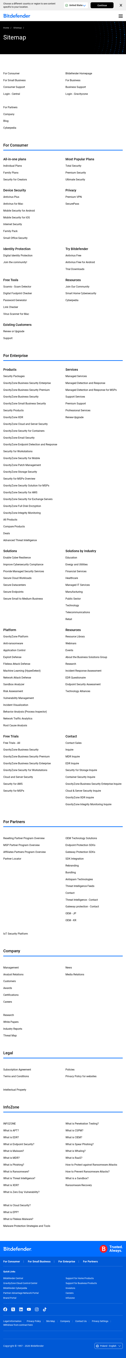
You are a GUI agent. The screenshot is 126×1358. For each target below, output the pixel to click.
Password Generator (15, 300)
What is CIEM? (73, 1137)
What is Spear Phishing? (79, 1144)
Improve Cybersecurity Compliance (23, 564)
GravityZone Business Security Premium (26, 389)
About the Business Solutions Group (86, 657)
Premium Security (75, 172)
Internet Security (12, 224)
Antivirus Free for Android (80, 262)
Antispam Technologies (79, 879)
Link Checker (10, 307)
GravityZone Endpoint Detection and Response (30, 444)
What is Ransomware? (16, 1171)
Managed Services (76, 376)
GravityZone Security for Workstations (25, 770)
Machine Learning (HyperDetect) (22, 670)
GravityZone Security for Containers (23, 430)
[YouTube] (29, 1309)
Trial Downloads (74, 269)
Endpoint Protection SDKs (80, 845)
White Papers (11, 1021)
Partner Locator (12, 858)
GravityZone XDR (13, 417)
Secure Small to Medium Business (23, 598)
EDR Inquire (72, 763)
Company (8, 114)
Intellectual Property (14, 1089)
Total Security (73, 165)
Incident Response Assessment (83, 670)
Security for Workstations (17, 451)
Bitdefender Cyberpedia (15, 1288)
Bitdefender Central (13, 1278)
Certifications (11, 994)
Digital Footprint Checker (17, 293)
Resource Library (75, 636)
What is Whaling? (75, 1151)
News (68, 967)
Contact (69, 892)
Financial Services (75, 571)
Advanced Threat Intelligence (20, 540)
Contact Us (81, 1321)
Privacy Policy (34, 1321)
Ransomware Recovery (78, 1185)
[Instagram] (37, 1309)
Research (70, 663)
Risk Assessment (13, 691)
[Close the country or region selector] (121, 5)
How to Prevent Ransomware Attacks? (87, 1171)
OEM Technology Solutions (81, 838)
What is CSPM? (74, 1130)
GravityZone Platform (15, 636)
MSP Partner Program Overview (21, 845)
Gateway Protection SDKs (80, 852)
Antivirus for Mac (13, 203)
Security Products (13, 410)
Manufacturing (74, 591)
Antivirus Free (73, 255)
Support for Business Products (81, 1283)
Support (7, 338)
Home (6, 27)
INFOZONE (9, 1123)
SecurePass (72, 203)
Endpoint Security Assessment (83, 684)
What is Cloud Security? (17, 1205)
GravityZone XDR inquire (79, 797)
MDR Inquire (72, 756)
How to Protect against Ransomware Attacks (91, 1164)
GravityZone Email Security (19, 437)
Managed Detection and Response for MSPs (91, 389)
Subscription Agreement (17, 1069)
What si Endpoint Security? (18, 1144)
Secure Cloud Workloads (17, 578)
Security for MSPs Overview (19, 478)
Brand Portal (9, 1297)
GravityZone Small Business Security (24, 403)
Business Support (75, 87)
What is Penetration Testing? (82, 1123)
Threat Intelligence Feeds (79, 886)
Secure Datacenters (14, 584)
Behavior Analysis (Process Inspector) (25, 711)
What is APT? (11, 1130)
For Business (72, 80)
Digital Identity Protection (17, 255)
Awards (7, 988)
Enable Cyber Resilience (17, 557)
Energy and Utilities (76, 564)
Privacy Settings (100, 1321)
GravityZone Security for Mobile (21, 458)
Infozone (70, 1297)
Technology (72, 605)
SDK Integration (74, 858)
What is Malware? (13, 1151)
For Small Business (14, 80)
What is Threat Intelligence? (19, 1178)
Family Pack (10, 231)
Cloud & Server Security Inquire (83, 790)
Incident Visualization (15, 705)
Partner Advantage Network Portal (21, 1293)
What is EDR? (11, 1137)
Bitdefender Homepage (78, 73)
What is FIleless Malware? (18, 1219)
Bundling (70, 872)
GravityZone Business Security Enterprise (27, 383)
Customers (9, 981)
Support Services (75, 396)
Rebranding (72, 865)
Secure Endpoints (13, 591)
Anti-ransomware (13, 643)
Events (69, 650)
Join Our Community (77, 286)
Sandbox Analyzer (13, 684)
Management (11, 967)
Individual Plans (12, 165)
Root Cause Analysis (15, 725)
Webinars (70, 643)
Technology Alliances (77, 691)
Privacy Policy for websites (80, 1076)
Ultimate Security (75, 179)
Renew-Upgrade (74, 417)
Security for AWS (13, 783)
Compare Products (14, 526)
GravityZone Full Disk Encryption (22, 506)
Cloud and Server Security (18, 777)
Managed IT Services (77, 584)
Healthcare (71, 578)
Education (71, 557)
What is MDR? (11, 1157)
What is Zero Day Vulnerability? (21, 1192)
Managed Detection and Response (85, 383)
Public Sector (73, 598)
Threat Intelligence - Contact (81, 899)
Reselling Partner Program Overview (24, 838)
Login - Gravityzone (76, 93)
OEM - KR (70, 920)
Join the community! (15, 262)
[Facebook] (5, 1309)
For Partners (10, 107)
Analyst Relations (13, 974)
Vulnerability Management (18, 698)
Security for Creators (15, 179)
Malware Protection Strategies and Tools (26, 1226)
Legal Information (12, 1321)
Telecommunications (77, 612)
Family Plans (10, 172)
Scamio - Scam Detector (17, 286)
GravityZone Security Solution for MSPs (26, 485)
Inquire (69, 749)
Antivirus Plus (11, 196)
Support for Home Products (80, 1278)
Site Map (50, 1321)
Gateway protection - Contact (82, 906)
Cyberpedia (9, 127)
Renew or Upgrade (13, 331)
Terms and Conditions (16, 1076)
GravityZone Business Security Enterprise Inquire (93, 783)
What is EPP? (11, 1212)
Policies (69, 1069)
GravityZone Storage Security (20, 471)
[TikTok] (45, 1309)
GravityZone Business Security (21, 396)
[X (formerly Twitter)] (13, 1309)
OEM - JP (70, 913)
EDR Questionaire (75, 677)
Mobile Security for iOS (16, 217)
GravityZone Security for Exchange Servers (27, 499)
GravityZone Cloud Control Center (20, 1283)
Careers (7, 1001)
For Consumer (11, 73)
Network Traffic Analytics (17, 718)
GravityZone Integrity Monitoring (22, 512)
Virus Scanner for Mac (16, 314)
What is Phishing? (13, 1164)
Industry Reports (12, 1028)
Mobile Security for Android (19, 210)
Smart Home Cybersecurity (80, 293)
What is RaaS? (73, 1157)
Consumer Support (14, 87)
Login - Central (11, 93)
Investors (70, 1288)
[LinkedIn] (21, 1309)
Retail (68, 619)
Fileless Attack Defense (16, 663)
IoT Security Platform (15, 933)
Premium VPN (73, 196)
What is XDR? (11, 1185)
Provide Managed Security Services (23, 571)
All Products (10, 519)
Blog (6, 120)
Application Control (14, 650)
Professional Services (77, 410)
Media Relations (74, 974)
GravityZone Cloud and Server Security (25, 424)
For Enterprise (66, 1261)
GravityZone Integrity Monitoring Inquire (88, 804)
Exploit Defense (12, 657)
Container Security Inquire (80, 777)
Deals (6, 533)
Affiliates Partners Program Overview (24, 852)
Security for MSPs (13, 790)
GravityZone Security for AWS (20, 492)
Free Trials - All (11, 742)
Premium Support (75, 403)
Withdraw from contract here (18, 1324)
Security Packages (14, 376)
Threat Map (10, 1035)
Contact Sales (73, 742)
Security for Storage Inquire (81, 770)
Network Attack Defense (17, 677)
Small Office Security (15, 238)
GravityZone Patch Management (22, 465)
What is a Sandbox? (77, 1178)
